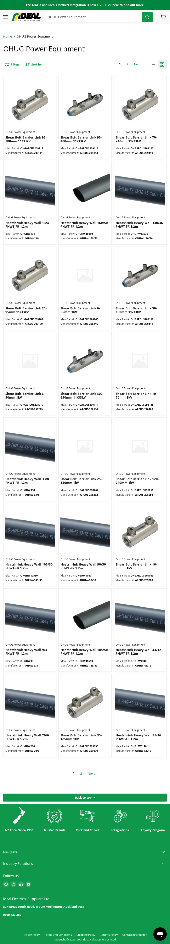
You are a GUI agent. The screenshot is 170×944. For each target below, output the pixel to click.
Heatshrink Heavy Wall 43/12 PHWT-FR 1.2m (138, 651)
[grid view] (162, 64)
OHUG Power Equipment (20, 132)
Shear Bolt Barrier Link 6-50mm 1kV (25, 395)
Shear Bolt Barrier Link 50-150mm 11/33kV (136, 310)
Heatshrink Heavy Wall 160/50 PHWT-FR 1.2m (84, 224)
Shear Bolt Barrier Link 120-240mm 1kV (137, 480)
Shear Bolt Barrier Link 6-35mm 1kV (80, 310)
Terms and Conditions (58, 935)
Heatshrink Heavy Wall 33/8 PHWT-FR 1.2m (27, 480)
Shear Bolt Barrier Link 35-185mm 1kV (81, 737)
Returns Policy (109, 935)
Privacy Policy (31, 935)
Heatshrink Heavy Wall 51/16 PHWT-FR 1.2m (138, 737)
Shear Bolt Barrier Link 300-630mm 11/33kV (82, 395)
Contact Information (134, 935)
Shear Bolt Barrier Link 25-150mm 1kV (81, 480)
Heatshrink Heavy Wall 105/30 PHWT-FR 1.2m (29, 566)
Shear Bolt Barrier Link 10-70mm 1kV (136, 395)
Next (137, 64)
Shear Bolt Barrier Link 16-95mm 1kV (136, 566)
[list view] (153, 64)
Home (7, 36)
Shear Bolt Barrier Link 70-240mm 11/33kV (136, 139)
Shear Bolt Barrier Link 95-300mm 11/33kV (26, 139)
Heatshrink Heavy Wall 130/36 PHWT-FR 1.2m (139, 224)
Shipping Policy (85, 935)
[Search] (147, 17)
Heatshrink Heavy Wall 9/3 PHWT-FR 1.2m (26, 651)
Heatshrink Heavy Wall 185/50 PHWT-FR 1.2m (84, 651)
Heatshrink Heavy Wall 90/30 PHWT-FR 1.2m (83, 566)
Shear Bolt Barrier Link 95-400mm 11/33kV (81, 139)
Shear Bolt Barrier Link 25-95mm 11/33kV (26, 310)
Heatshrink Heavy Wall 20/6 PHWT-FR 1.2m (27, 737)
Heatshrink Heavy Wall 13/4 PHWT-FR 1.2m (27, 224)
